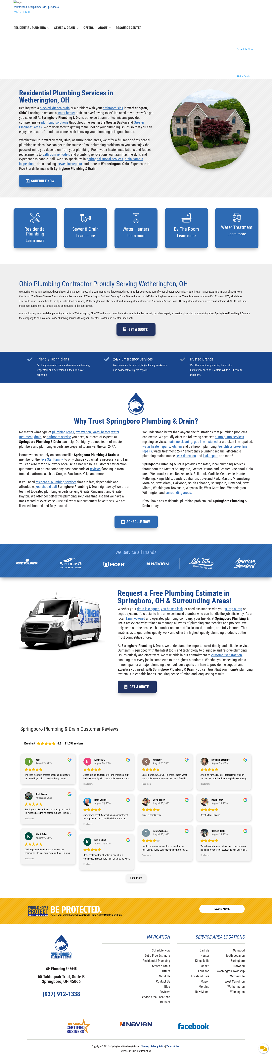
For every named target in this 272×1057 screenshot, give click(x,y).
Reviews (164, 992)
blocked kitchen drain (55, 108)
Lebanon (203, 971)
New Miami (202, 992)
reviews (95, 469)
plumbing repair (63, 432)
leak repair (210, 456)
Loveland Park (200, 976)
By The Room (186, 229)
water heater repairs (156, 446)
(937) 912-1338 (22, 11)
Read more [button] (29, 818)
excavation (83, 432)
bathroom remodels (56, 154)
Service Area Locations (155, 997)
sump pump (233, 609)
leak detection (186, 456)
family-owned (135, 618)
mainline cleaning (179, 442)
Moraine (204, 987)
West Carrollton (235, 981)
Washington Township (231, 971)
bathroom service (59, 437)
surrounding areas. (178, 492)
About (103, 28)
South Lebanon (235, 955)
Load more (136, 877)
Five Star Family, (52, 459)
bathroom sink (113, 108)
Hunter (205, 955)
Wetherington (236, 987)
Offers (88, 28)
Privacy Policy (158, 1046)
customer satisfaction (226, 655)
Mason (205, 981)
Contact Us (163, 981)
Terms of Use (173, 1046)
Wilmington (237, 992)
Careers (165, 1002)
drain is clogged (148, 609)
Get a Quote (138, 329)
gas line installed (206, 442)
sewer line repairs (70, 164)
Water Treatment (236, 227)
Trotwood (239, 966)
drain (37, 437)
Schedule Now (42, 180)
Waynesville (237, 976)
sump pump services (229, 437)
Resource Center (128, 28)
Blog (167, 987)
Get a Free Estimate (157, 955)
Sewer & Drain (64, 28)
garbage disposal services (105, 159)
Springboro (238, 961)
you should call (46, 487)
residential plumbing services (56, 482)
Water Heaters (135, 229)
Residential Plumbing (30, 28)
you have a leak (172, 609)
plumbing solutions (54, 122)
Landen (204, 966)
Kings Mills (202, 961)
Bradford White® (221, 370)
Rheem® (237, 370)
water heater (66, 113)
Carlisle (204, 950)
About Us (164, 976)
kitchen (177, 446)
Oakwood (239, 950)
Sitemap (145, 1046)
